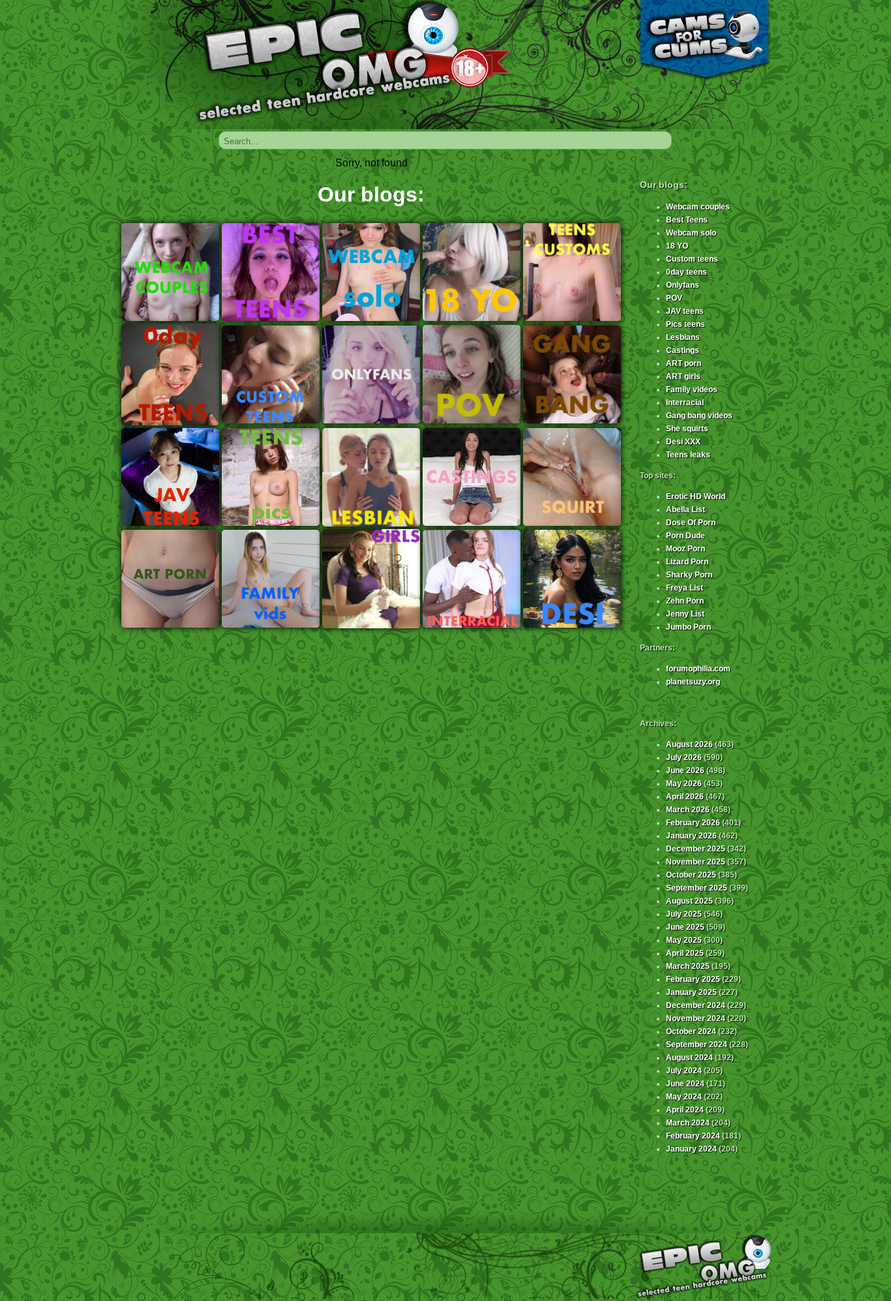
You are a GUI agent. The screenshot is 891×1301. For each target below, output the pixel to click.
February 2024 (693, 1135)
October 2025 (691, 875)
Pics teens (685, 324)
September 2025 (696, 888)
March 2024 (688, 1122)
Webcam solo (691, 232)
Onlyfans (682, 285)
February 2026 (693, 822)
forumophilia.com (698, 668)
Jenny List (685, 614)
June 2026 (685, 770)
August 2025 (689, 901)
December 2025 (695, 848)
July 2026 (684, 757)
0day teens (686, 272)
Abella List (685, 509)
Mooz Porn (685, 548)
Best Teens (687, 219)
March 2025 (688, 966)
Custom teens (692, 259)
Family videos (691, 389)
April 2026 (685, 796)
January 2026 (691, 835)
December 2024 (695, 1005)
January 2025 (691, 992)
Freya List (684, 587)
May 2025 (684, 940)
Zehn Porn (685, 600)
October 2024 (691, 1031)
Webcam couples (698, 206)
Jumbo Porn (688, 627)
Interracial (685, 402)
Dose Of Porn (691, 522)
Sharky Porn (689, 574)
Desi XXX (683, 441)
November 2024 (695, 1018)
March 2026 (688, 809)
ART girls (683, 376)
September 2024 (696, 1044)
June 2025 (685, 927)
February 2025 (693, 979)
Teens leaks (688, 454)
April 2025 (685, 953)
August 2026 (689, 744)
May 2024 (684, 1096)
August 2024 (689, 1057)
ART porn (683, 363)
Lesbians (683, 337)
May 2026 (684, 783)
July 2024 (684, 1070)
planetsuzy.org (693, 681)
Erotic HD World (695, 496)
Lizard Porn (687, 561)
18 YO (677, 246)
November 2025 (695, 861)
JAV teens (685, 311)
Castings (682, 350)
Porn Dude (685, 535)
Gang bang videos (699, 415)
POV (674, 298)
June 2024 (685, 1083)
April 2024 (685, 1109)
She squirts (687, 428)
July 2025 (684, 914)
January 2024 (691, 1149)
